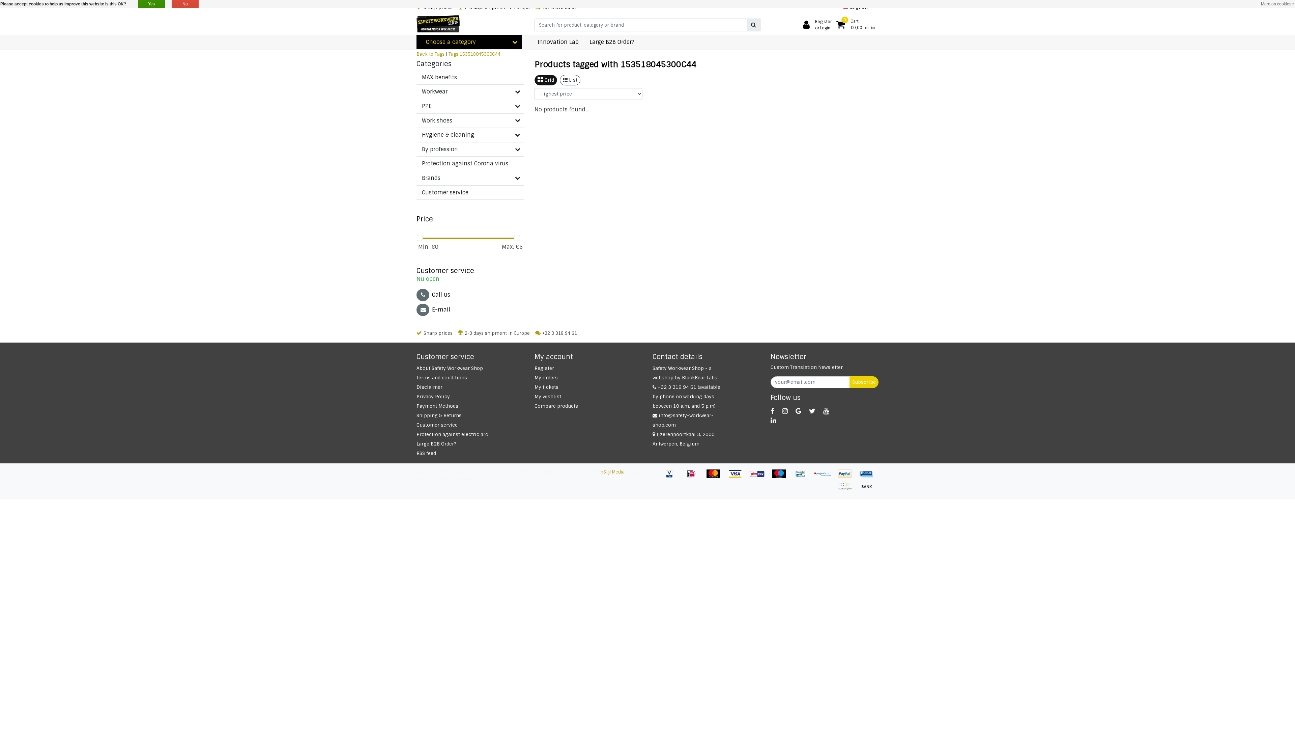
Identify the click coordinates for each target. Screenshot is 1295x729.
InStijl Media (612, 472)
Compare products (556, 406)
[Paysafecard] (825, 477)
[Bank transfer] (868, 489)
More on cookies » (1278, 4)
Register (544, 368)
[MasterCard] (716, 477)
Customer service (437, 425)
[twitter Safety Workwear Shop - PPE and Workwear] (812, 411)
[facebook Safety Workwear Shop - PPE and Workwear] (772, 411)
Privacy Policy (433, 397)
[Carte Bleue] (868, 477)
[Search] (753, 25)
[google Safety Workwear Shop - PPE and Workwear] (798, 411)
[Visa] (738, 477)
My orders (546, 378)
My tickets (546, 387)
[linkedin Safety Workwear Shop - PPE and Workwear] (773, 420)
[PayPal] (847, 477)
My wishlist (548, 397)
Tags (453, 54)
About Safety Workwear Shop (449, 368)
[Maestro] (782, 477)
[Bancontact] (803, 477)
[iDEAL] (694, 477)
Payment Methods (437, 406)
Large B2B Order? (436, 444)
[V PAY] (672, 477)
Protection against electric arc (452, 434)
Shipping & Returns (439, 415)
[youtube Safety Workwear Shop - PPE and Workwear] (826, 411)
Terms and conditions (441, 378)
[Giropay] (760, 477)
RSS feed (426, 453)
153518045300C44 (480, 54)
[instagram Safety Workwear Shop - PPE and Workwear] (785, 411)
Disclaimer (429, 387)
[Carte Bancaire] (847, 489)
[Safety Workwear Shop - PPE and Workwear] (438, 23)
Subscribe (864, 382)
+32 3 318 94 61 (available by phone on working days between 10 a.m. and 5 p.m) (686, 396)
